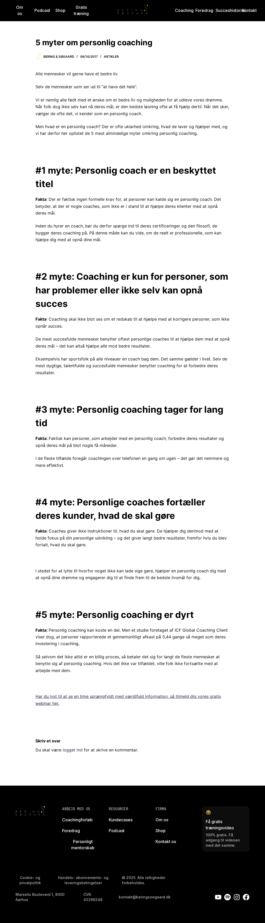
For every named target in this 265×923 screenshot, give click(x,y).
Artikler (111, 56)
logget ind (73, 749)
